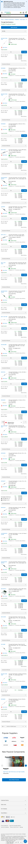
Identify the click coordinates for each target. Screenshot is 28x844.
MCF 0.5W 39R (4, 316)
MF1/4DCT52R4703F (4, 95)
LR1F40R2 (3, 206)
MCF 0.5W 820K (3, 263)
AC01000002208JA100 (4, 534)
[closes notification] (26, 1)
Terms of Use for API (14, 827)
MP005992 (3, 453)
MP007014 (3, 372)
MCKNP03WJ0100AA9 (4, 292)
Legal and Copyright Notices (15, 825)
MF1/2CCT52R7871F (4, 426)
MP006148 (3, 400)
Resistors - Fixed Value (20, 19)
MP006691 (3, 699)
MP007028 (3, 507)
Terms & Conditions (5, 827)
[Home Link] (10, 12)
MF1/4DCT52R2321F (4, 39)
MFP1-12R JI (3, 149)
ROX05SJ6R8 (3, 344)
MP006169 (3, 68)
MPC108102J (3, 588)
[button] (2, 12)
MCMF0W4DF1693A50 (4, 562)
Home (2, 19)
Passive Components (9, 19)
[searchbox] (13, 16)
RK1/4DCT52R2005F (4, 674)
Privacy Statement (4, 825)
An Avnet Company (5, 834)
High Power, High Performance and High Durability (14, 771)
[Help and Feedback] (25, 841)
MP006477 (3, 481)
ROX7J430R (3, 616)
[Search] (26, 16)
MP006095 (3, 123)
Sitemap (21, 827)
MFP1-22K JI (3, 234)
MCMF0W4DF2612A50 (4, 178)
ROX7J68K (3, 644)
